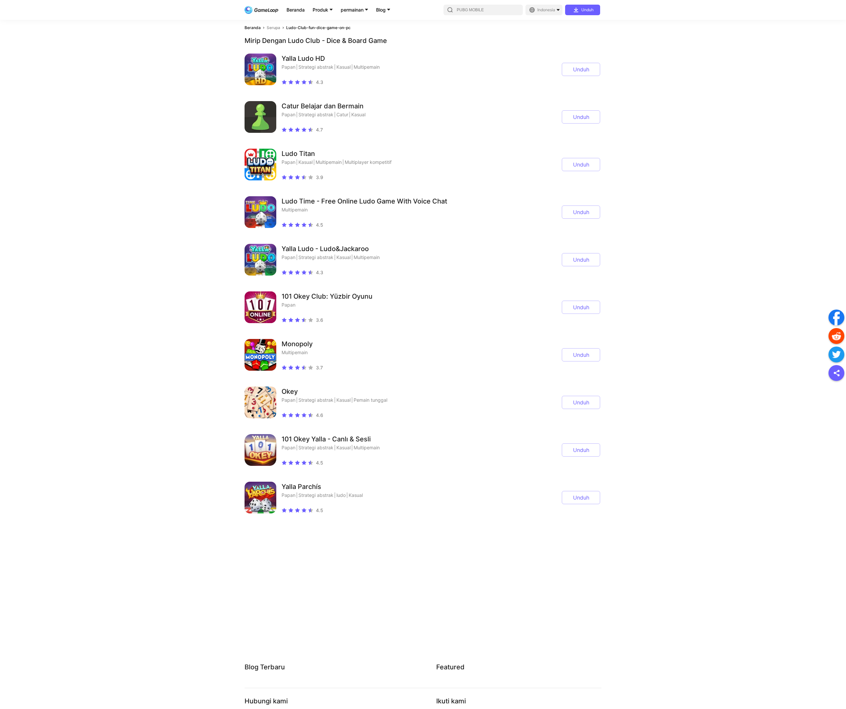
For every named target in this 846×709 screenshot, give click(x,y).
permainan (352, 10)
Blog (381, 10)
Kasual (343, 67)
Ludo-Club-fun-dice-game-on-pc (318, 27)
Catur (342, 114)
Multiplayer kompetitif (368, 162)
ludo (341, 495)
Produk (320, 10)
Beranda (296, 10)
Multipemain (367, 67)
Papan (288, 67)
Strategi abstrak (315, 67)
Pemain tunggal (370, 400)
